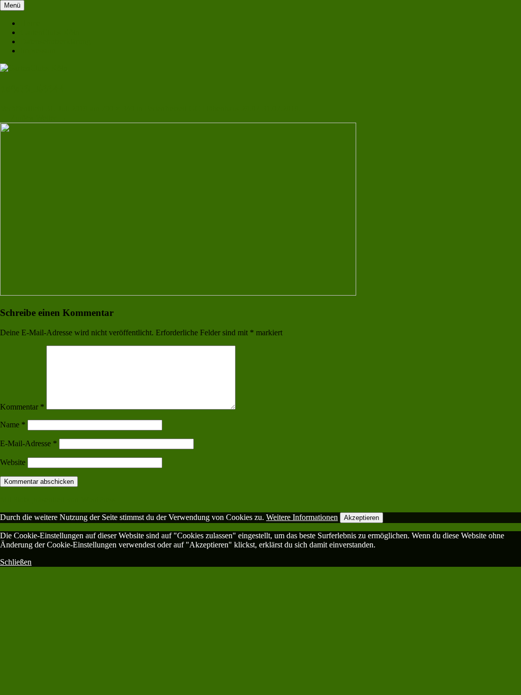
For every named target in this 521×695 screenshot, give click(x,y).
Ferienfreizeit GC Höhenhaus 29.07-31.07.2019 (221, 108)
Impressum (37, 50)
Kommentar (22, 406)
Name (12, 424)
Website (12, 462)
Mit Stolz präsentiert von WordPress (57, 499)
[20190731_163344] (178, 292)
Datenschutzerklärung (55, 41)
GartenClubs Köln (49, 32)
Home (30, 23)
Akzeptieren (361, 518)
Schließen (16, 562)
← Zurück (17, 117)
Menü (12, 5)
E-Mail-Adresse (28, 443)
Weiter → (51, 117)
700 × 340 (117, 108)
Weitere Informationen (302, 517)
